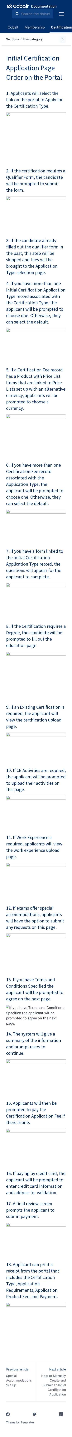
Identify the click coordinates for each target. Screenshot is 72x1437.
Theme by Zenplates (20, 1422)
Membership (35, 27)
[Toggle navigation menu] (62, 14)
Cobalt (13, 27)
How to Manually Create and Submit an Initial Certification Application (53, 1385)
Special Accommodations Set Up (19, 1380)
